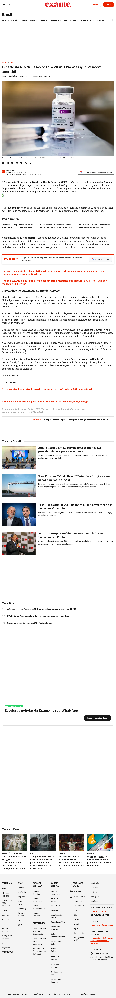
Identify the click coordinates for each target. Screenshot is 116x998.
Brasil (7, 14)
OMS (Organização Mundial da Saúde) (56, 409)
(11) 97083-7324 (101, 953)
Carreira (5, 915)
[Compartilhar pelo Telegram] (16, 162)
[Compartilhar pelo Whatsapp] (3, 162)
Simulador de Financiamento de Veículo (39, 951)
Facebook (94, 901)
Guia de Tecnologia (37, 899)
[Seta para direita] (110, 20)
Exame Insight (5, 929)
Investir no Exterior (55, 928)
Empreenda (79, 933)
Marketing (22, 892)
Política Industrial (55, 949)
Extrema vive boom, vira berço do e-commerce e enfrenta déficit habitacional (47, 389)
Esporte (21, 897)
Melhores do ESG (56, 973)
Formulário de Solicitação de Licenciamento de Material (101, 940)
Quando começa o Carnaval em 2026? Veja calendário (30, 623)
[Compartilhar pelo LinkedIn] (12, 162)
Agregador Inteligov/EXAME (53, 20)
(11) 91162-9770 (101, 915)
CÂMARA (74, 20)
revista (77, 891)
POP (20, 925)
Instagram (94, 897)
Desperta (77, 910)
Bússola (54, 910)
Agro (76, 928)
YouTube (94, 888)
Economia (6, 919)
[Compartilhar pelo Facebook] (7, 162)
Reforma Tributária (55, 892)
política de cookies (42, 994)
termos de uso (27, 994)
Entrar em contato (98, 911)
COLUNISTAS (7, 952)
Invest (4, 943)
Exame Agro (21, 902)
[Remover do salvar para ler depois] (30, 162)
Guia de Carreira (36, 914)
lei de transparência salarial (84, 994)
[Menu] (3, 5)
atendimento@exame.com (101, 925)
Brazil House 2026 (56, 899)
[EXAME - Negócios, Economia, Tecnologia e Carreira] (58, 4)
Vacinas (81, 409)
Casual (21, 888)
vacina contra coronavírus (16, 412)
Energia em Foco (58, 922)
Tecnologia (23, 908)
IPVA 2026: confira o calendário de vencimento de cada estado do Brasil (38, 616)
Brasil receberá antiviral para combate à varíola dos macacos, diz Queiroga (45, 401)
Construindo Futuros (56, 916)
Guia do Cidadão (10, 20)
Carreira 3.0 (79, 906)
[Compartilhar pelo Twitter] (21, 162)
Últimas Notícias (5, 894)
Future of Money (22, 914)
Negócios (6, 947)
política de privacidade (61, 994)
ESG (3, 924)
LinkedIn (94, 892)
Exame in (78, 901)
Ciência (21, 920)
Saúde (31, 409)
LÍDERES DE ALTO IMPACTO (7, 903)
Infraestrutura (29, 20)
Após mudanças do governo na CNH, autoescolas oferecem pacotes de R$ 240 (41, 609)
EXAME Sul (55, 906)
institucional (14, 994)
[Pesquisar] (9, 5)
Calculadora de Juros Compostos (39, 941)
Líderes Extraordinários (58, 935)
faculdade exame (78, 884)
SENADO (100, 20)
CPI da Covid (37, 412)
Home (4, 62)
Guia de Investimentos (39, 907)
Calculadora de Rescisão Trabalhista (39, 931)
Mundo (21, 883)
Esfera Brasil (18, 853)
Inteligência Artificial (7, 937)
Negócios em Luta (56, 942)
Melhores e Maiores (55, 966)
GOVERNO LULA (87, 20)
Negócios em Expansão (56, 980)
